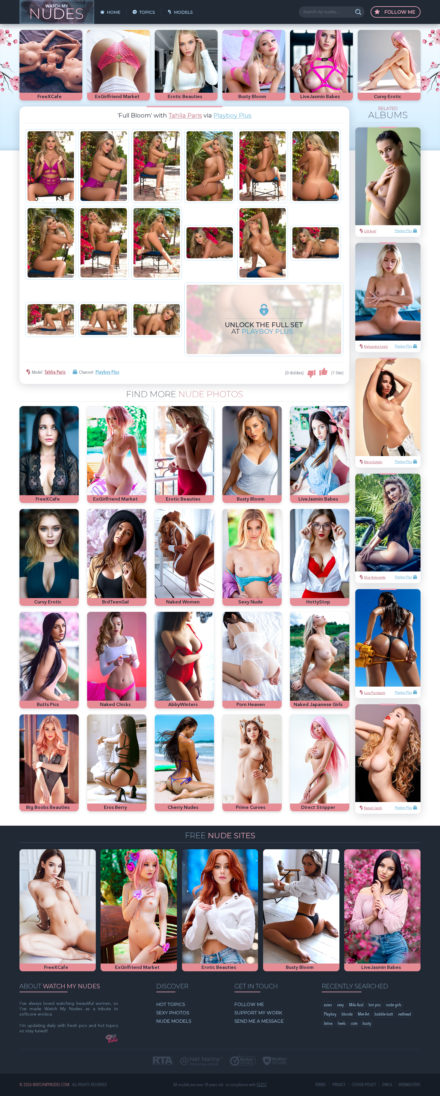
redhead (404, 1014)
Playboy (330, 1014)
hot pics (374, 1005)
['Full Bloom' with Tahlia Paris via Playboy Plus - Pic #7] (50, 243)
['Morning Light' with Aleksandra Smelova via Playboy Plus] (388, 292)
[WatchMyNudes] (56, 12)
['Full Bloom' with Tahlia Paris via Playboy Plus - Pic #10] (209, 242)
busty (366, 1023)
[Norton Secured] (243, 1061)
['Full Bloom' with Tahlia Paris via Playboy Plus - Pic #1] (50, 166)
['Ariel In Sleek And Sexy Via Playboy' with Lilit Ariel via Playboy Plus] (388, 176)
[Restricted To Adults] (163, 1061)
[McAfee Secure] (275, 1062)
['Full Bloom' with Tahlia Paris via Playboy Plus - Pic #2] (103, 166)
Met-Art (363, 1014)
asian (328, 1005)
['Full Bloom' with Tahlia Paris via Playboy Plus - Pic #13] (50, 319)
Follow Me (399, 12)
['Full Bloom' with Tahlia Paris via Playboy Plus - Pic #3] (156, 166)
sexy (340, 1005)
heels (342, 1023)
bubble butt (383, 1014)
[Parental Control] (201, 1062)
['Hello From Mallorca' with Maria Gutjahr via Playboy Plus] (388, 407)
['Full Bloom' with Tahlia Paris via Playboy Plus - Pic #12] (315, 242)
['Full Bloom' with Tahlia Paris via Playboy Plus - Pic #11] (262, 243)
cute (354, 1023)
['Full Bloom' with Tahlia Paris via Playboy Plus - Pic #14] (103, 319)
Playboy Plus (232, 115)
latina (328, 1023)
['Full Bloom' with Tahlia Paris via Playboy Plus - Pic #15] (156, 319)
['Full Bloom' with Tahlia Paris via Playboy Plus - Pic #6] (315, 166)
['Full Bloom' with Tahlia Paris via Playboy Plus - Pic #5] (262, 166)
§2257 (262, 1085)
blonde (347, 1014)
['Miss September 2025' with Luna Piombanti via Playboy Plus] (388, 638)
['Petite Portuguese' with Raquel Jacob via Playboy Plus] (388, 753)
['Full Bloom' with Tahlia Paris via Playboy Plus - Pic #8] (103, 243)
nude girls (393, 1005)
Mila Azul (356, 1005)
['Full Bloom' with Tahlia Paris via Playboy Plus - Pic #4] (209, 166)
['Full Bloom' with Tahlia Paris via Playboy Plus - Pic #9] (156, 243)
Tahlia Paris (185, 115)
